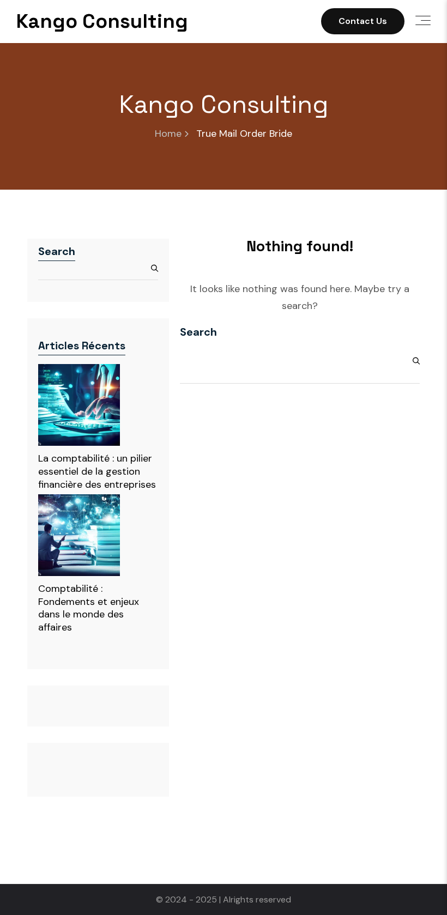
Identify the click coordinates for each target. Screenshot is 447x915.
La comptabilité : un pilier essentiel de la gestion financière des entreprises (97, 471)
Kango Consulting (102, 21)
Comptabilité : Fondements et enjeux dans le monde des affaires (88, 608)
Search (56, 251)
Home (168, 134)
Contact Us (363, 21)
